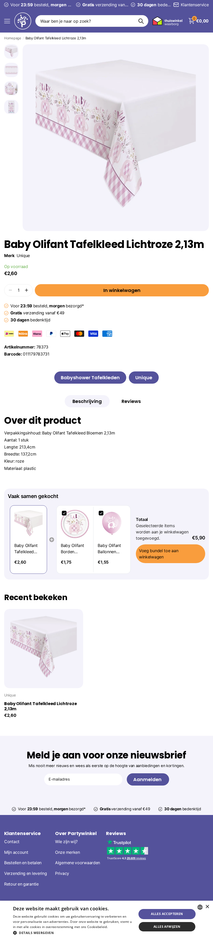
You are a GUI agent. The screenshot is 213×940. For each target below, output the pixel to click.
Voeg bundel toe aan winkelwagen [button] (158, 553)
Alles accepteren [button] (167, 914)
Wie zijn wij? (66, 841)
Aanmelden (148, 779)
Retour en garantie (21, 884)
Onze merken (67, 852)
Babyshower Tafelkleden (90, 377)
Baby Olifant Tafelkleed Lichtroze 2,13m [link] (25, 549)
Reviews (116, 833)
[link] (28, 524)
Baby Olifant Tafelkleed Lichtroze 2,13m (40, 706)
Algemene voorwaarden (77, 862)
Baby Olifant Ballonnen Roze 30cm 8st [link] (109, 549)
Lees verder (118, 927)
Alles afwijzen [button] (167, 926)
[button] (27, 290)
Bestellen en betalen (23, 862)
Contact (11, 841)
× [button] (207, 907)
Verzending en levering (25, 873)
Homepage (12, 38)
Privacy (62, 873)
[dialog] (106, 920)
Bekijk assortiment (7, 21)
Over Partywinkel (76, 833)
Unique (23, 255)
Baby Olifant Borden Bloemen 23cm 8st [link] (75, 549)
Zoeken (141, 21)
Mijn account (16, 852)
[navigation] (11, 51)
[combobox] (200, 907)
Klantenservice (22, 833)
